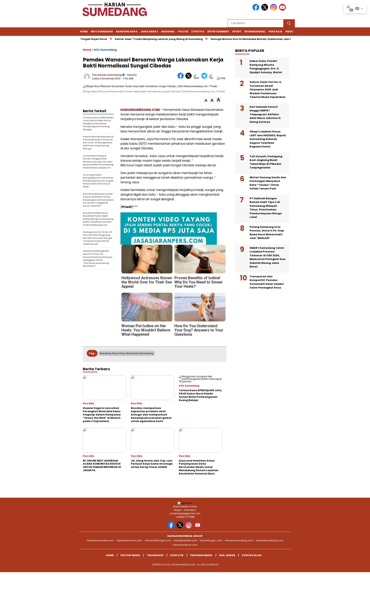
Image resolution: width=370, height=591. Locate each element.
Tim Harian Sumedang (107, 75)
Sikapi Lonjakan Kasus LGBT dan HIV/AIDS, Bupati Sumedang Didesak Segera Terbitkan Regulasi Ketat (268, 139)
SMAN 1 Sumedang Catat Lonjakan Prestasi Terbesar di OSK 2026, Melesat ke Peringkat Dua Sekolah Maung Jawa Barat (267, 257)
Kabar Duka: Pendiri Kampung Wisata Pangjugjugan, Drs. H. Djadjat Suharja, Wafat (266, 66)
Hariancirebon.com (185, 545)
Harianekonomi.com (129, 540)
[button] (206, 100)
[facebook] (256, 9)
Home (84, 31)
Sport (236, 31)
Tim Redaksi (155, 555)
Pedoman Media (201, 555)
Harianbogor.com (211, 540)
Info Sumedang (102, 31)
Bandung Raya (126, 31)
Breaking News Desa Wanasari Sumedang (126, 353)
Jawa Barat (149, 31)
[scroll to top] (356, 585)
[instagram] (274, 9)
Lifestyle (197, 31)
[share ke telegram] (205, 78)
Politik (183, 31)
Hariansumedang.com (239, 540)
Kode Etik (176, 555)
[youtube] (283, 9)
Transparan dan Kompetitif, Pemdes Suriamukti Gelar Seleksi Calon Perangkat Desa (267, 282)
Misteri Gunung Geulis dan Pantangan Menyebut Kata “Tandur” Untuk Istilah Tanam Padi (268, 183)
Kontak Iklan (251, 555)
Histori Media (130, 555)
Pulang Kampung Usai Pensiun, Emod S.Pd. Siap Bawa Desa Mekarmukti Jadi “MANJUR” (267, 232)
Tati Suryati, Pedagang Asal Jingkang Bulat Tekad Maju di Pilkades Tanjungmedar (266, 162)
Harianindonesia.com (100, 540)
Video (289, 31)
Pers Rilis (275, 31)
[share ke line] (213, 78)
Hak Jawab (227, 555)
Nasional (168, 31)
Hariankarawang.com (269, 540)
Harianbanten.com (185, 540)
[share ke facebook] (181, 78)
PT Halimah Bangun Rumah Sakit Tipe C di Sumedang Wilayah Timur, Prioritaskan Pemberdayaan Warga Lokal (266, 208)
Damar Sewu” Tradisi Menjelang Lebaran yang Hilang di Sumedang (148, 39)
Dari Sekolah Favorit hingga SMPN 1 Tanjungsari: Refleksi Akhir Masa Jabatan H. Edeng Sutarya (265, 114)
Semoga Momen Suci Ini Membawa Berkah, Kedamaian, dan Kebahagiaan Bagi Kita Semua (259, 39)
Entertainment (218, 31)
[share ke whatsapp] (197, 78)
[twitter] (265, 9)
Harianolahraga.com (158, 540)
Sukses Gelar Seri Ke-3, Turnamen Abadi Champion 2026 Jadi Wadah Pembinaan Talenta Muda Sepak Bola (267, 89)
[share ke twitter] (189, 78)
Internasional (255, 31)
